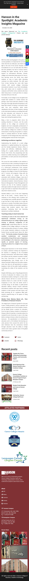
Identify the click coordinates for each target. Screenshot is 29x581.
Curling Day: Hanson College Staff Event (18, 396)
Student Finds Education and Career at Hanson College (19, 387)
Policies (5, 503)
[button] (8, 337)
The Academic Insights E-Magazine (14, 32)
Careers (5, 497)
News (5, 494)
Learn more (13, 7)
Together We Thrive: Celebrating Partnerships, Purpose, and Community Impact (20, 356)
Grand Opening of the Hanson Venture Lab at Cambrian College (19, 366)
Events (5, 500)
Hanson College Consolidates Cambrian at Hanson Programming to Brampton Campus (20, 377)
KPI (4, 491)
